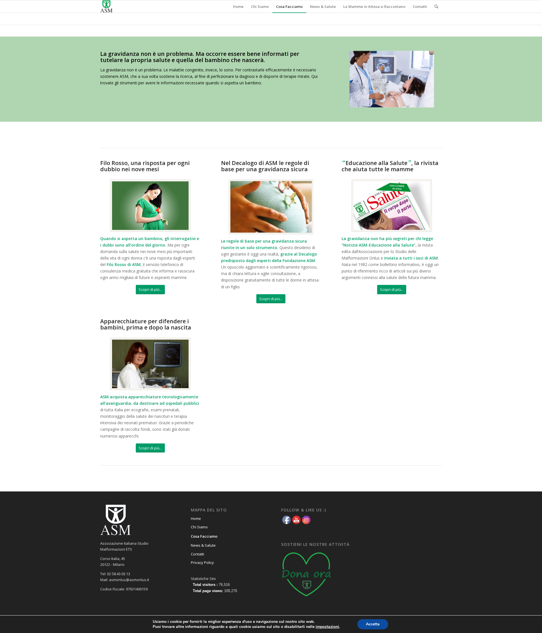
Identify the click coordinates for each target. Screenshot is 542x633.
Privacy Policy (202, 562)
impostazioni (327, 626)
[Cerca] (436, 6)
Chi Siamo (199, 526)
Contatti (197, 554)
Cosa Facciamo (204, 536)
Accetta (373, 624)
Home (196, 518)
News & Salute (203, 545)
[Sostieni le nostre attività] (306, 598)
